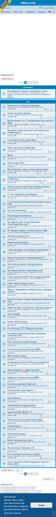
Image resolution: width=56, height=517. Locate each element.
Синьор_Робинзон (29, 212)
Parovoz (25, 364)
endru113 (26, 323)
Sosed (25, 337)
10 (45, 136)
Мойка (10, 155)
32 (50, 173)
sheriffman (26, 142)
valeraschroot (27, 303)
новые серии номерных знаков (20, 283)
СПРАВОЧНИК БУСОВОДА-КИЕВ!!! (21, 406)
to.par (25, 400)
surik (24, 392)
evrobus (26, 107)
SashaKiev (26, 171)
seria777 (26, 278)
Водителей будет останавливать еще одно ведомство (30, 308)
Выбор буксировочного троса (20, 440)
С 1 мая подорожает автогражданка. (22, 194)
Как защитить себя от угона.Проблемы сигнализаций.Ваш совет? (23, 223)
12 (50, 136)
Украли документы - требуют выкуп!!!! (23, 370)
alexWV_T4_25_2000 (30, 226)
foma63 (25, 465)
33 (53, 173)
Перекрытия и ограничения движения (23, 105)
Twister (25, 351)
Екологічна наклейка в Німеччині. (21, 384)
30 (45, 173)
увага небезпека (14, 398)
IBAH (25, 293)
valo (24, 252)
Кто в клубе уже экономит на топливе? (23, 454)
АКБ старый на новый (16, 356)
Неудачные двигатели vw (18, 242)
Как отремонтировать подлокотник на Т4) (25, 270)
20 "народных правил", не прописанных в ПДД (27, 230)
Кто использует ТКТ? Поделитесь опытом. (25, 328)
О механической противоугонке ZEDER (24, 349)
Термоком (26, 181)
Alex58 (25, 449)
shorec (25, 237)
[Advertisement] (28, 44)
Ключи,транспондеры (16, 434)
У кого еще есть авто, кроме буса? (21, 140)
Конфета (26, 232)
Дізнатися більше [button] (12, 513)
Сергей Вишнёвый (29, 259)
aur (24, 456)
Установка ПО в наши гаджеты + (20, 390)
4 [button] (34, 82)
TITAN (25, 157)
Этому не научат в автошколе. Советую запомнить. (29, 187)
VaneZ (25, 266)
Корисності (7, 75)
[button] (37, 82)
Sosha (25, 188)
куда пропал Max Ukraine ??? (19, 412)
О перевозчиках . (14, 426)
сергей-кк (26, 357)
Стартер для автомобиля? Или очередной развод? (28, 277)
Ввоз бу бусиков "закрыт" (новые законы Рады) (27, 169)
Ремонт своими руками (17, 322)
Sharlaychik (26, 442)
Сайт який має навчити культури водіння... (25, 264)
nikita (24, 272)
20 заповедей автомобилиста (19, 216)
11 (48, 136)
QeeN (25, 115)
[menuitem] (52, 8)
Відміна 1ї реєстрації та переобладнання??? (26, 258)
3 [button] (31, 82)
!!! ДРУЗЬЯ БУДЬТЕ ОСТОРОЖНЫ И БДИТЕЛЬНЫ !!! (29, 250)
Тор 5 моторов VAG (15, 163)
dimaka (25, 371)
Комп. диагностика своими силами (22, 342)
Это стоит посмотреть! (16, 210)
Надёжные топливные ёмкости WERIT (23, 378)
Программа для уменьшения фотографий (25, 420)
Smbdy (25, 93)
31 (48, 173)
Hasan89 (26, 421)
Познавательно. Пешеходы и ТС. (21, 448)
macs (25, 435)
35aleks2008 (27, 386)
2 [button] (28, 82)
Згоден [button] (41, 505)
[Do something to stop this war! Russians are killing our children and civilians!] (6, 6)
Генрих (25, 414)
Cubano (26, 124)
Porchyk (25, 316)
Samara (25, 407)
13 (53, 136)
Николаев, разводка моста (18, 236)
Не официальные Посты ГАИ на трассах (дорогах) (28, 362)
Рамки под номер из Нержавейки (21, 148)
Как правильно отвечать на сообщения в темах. (27, 91)
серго (25, 134)
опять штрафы (13, 314)
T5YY (25, 330)
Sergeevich (27, 309)
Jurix (24, 149)
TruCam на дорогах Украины (19, 113)
